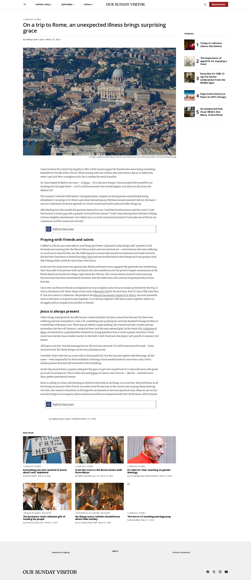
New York (87, 256)
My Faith (46, 513)
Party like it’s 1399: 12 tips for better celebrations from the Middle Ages (212, 78)
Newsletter (219, 4)
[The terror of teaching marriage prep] (151, 496)
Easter (94, 373)
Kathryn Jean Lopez (63, 229)
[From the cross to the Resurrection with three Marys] (99, 449)
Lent (64, 213)
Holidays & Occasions (88, 513)
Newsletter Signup (61, 552)
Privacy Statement (181, 552)
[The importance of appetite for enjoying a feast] (189, 61)
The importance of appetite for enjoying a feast (213, 61)
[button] (25, 4)
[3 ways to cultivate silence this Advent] (189, 44)
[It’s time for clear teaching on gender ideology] (151, 449)
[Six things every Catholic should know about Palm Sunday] (99, 496)
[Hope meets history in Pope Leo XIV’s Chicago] (189, 95)
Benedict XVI (102, 291)
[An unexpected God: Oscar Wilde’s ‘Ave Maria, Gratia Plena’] (189, 112)
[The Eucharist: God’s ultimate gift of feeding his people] (47, 496)
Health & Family (32, 513)
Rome (87, 182)
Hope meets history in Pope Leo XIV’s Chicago (213, 95)
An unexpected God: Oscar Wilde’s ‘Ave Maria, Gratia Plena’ (211, 112)
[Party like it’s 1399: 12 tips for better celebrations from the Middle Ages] (189, 77)
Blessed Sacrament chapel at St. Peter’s (115, 295)
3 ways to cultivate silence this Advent (211, 45)
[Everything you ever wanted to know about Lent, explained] (47, 449)
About (115, 551)
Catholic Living (32, 19)
